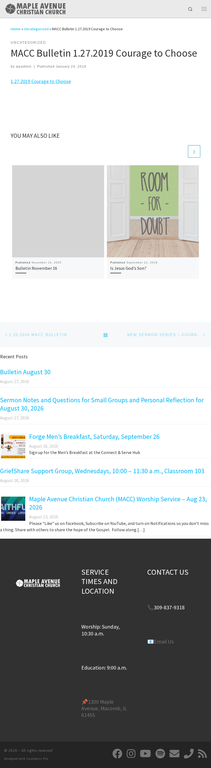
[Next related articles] (194, 151)
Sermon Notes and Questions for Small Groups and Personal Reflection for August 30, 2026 (102, 404)
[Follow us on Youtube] (145, 754)
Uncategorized (36, 28)
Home (16, 28)
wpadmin (24, 66)
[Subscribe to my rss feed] (202, 754)
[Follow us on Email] (174, 754)
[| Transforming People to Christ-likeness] (35, 8)
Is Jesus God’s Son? (128, 268)
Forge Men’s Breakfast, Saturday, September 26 (94, 436)
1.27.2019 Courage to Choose (41, 81)
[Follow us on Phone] (189, 754)
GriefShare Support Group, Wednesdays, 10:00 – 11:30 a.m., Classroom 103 (102, 471)
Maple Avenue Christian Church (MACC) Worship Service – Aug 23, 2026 (118, 503)
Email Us (164, 641)
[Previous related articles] (181, 151)
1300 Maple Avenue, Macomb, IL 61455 (104, 708)
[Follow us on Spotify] (160, 754)
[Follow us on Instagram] (131, 754)
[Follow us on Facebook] (117, 754)
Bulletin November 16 (36, 268)
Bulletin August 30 (25, 372)
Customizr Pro (37, 759)
